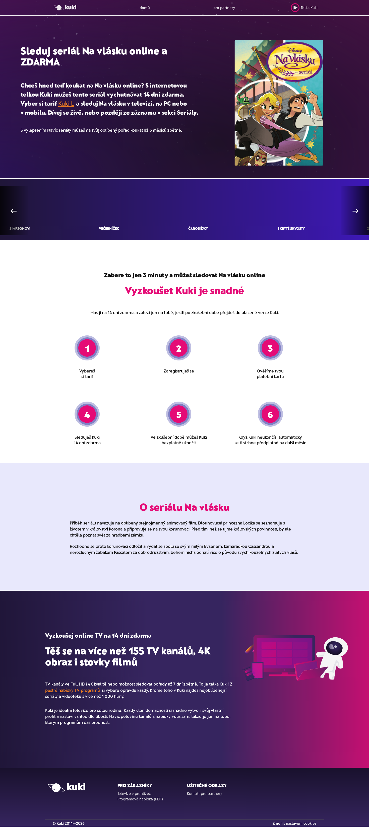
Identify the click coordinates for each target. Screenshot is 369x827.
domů (145, 7)
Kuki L (66, 103)
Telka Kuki (309, 7)
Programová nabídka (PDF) (140, 799)
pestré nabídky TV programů (72, 690)
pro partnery (224, 7)
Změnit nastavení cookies (294, 823)
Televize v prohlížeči (134, 793)
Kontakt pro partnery (204, 793)
